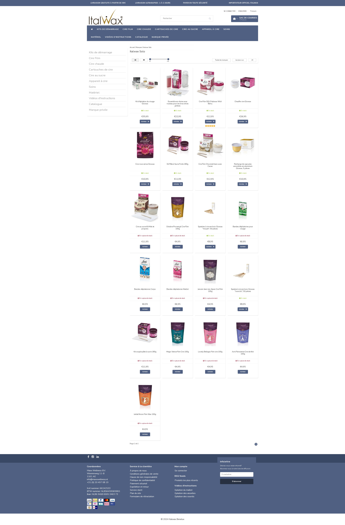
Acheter (144, 122)
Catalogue (141, 37)
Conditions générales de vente (144, 473)
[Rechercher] (211, 17)
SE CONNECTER (229, 11)
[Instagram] (93, 457)
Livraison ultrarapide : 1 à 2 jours (152, 3)
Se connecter (181, 470)
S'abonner (236, 481)
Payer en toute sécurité (195, 3)
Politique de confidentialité (142, 480)
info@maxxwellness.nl (97, 479)
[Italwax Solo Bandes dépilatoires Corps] (145, 269)
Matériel (96, 37)
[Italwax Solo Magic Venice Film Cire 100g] (177, 332)
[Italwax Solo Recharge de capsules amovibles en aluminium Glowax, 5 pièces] (243, 144)
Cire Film (128, 29)
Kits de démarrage (108, 29)
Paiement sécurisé (138, 483)
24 (252, 60)
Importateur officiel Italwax (243, 3)
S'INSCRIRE (242, 11)
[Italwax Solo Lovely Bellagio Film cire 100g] (210, 332)
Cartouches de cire (166, 29)
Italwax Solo (147, 47)
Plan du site (135, 493)
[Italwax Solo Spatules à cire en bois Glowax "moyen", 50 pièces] (210, 207)
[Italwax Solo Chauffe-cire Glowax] (243, 82)
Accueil (132, 47)
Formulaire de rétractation (142, 496)
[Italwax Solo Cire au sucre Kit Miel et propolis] (145, 207)
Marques (139, 47)
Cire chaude (144, 29)
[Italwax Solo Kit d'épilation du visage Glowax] (145, 82)
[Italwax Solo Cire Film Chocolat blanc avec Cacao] (210, 144)
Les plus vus (239, 60)
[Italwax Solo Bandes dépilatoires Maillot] (177, 269)
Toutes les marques (221, 60)
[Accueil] (92, 29)
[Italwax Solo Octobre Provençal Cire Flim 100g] (177, 207)
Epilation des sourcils (184, 496)
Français (253, 11)
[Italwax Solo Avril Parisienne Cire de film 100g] (243, 332)
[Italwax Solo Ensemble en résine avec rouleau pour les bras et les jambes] (177, 82)
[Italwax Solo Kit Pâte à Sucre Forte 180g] (177, 144)
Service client (136, 490)
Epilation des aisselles (185, 493)
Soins (226, 29)
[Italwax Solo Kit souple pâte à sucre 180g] (145, 332)
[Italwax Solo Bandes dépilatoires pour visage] (243, 207)
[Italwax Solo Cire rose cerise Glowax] (145, 144)
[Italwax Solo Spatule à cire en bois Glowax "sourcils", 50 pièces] (243, 269)
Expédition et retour (139, 486)
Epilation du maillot (183, 490)
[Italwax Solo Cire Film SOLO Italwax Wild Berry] (210, 82)
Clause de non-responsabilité (143, 477)
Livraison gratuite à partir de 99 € (108, 3)
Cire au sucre (190, 29)
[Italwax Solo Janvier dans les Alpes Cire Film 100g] (210, 269)
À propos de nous (138, 470)
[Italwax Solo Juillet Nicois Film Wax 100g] (145, 395)
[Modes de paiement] (101, 504)
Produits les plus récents (186, 480)
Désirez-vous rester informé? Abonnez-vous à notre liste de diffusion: (235, 467)
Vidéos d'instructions (118, 37)
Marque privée (160, 37)
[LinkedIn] (97, 457)
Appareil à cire (210, 29)
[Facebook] (89, 457)
